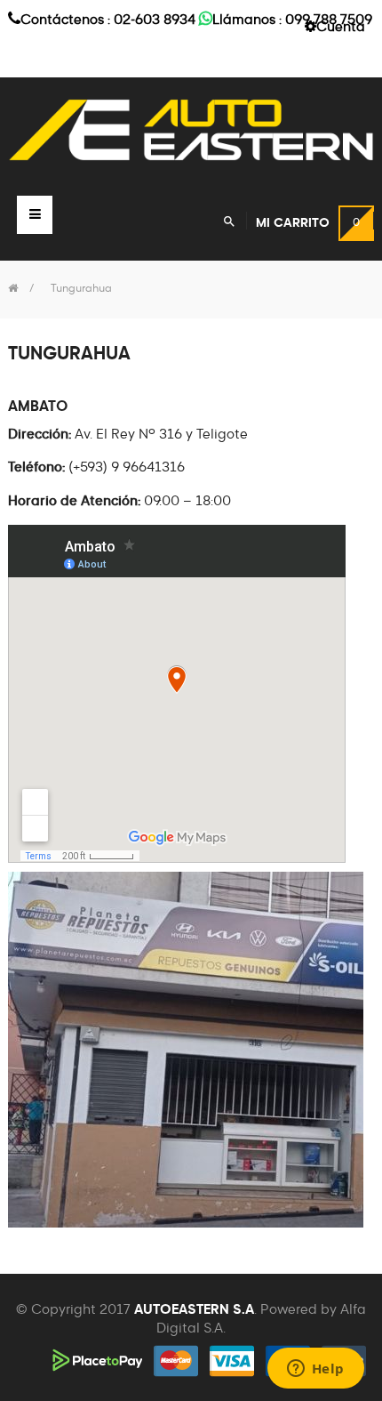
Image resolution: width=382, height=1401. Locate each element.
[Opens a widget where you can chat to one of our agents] (315, 1370)
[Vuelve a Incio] (13, 289)
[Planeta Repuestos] (191, 129)
